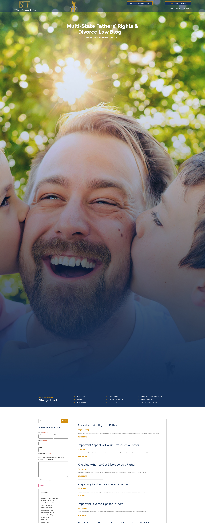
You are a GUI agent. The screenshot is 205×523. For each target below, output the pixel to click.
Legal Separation (46, 510)
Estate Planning (45, 505)
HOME (171, 9)
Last (55, 434)
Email (42, 440)
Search (64, 421)
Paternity (43, 517)
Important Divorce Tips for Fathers (100, 503)
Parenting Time (45, 515)
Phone (40, 447)
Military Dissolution (46, 512)
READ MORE (82, 437)
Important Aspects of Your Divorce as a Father (108, 445)
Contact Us (187, 9)
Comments (44, 453)
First (39, 434)
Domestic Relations (47, 500)
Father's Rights (45, 507)
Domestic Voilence (46, 503)
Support (43, 519)
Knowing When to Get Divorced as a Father (106, 464)
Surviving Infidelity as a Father (98, 425)
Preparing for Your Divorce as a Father (103, 484)
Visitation (43, 522)
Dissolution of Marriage (48, 498)
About (178, 9)
